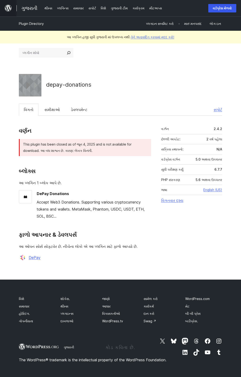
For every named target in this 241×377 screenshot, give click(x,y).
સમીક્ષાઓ (52, 109)
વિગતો (28, 109)
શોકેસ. (65, 299)
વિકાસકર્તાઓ (111, 313)
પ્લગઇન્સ (66, 313)
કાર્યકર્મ (149, 306)
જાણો (106, 299)
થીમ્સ (64, 306)
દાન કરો (149, 313)
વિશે (21, 299)
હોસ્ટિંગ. (24, 313)
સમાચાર (24, 306)
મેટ (187, 306)
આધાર (106, 306)
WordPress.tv (112, 321)
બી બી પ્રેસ (193, 313)
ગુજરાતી (69, 347)
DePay (34, 257)
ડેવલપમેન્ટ (79, 109)
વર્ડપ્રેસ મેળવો (222, 8)
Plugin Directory (31, 24)
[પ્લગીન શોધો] (68, 53)
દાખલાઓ (66, 321)
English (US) (212, 190)
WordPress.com (197, 299)
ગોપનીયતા (26, 321)
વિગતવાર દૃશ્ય (172, 200)
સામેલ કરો (151, 299)
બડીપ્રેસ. (191, 321)
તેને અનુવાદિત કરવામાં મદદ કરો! (152, 37)
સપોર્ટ (218, 109)
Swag (150, 321)
